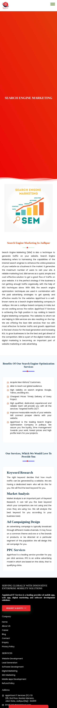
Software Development (13, 666)
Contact (6, 638)
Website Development (12, 658)
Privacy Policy (8, 646)
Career (5, 630)
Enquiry (5, 642)
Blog (4, 634)
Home (5, 622)
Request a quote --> (16, 608)
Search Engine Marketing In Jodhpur (28, 242)
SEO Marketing (8, 675)
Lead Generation (9, 662)
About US (6, 626)
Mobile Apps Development (14, 679)
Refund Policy (8, 683)
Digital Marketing (9, 671)
